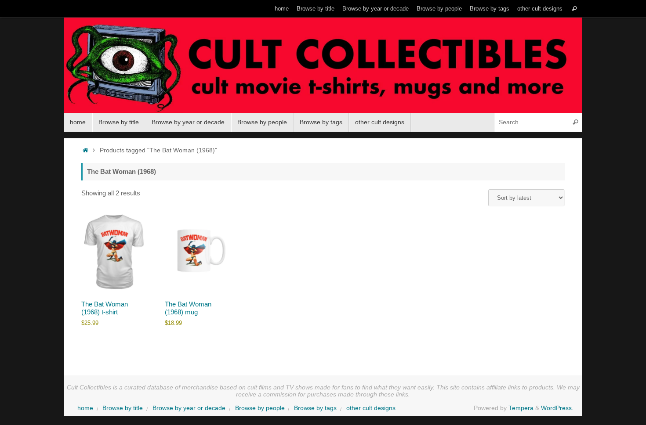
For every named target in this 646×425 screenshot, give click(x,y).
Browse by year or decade (375, 8)
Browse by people (439, 8)
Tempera (520, 408)
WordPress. (557, 408)
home (282, 8)
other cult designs (540, 8)
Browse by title (315, 8)
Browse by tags (489, 8)
